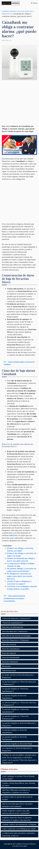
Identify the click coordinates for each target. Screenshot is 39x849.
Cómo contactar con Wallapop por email (18, 829)
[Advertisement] (19, 103)
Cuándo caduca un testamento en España (19, 824)
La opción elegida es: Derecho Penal (17, 744)
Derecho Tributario (10, 662)
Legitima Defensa (9, 11)
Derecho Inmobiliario (11, 649)
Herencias (6, 666)
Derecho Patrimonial (10, 657)
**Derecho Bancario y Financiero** (16, 618)
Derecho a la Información (12, 627)
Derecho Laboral (9, 653)
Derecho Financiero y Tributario (15, 640)
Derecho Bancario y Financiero (15, 631)
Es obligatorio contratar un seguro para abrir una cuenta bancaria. (19, 576)
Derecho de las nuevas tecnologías (16, 636)
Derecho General (9, 644)
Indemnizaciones (9, 670)
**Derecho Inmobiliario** (12, 623)
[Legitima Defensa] (10, 3)
